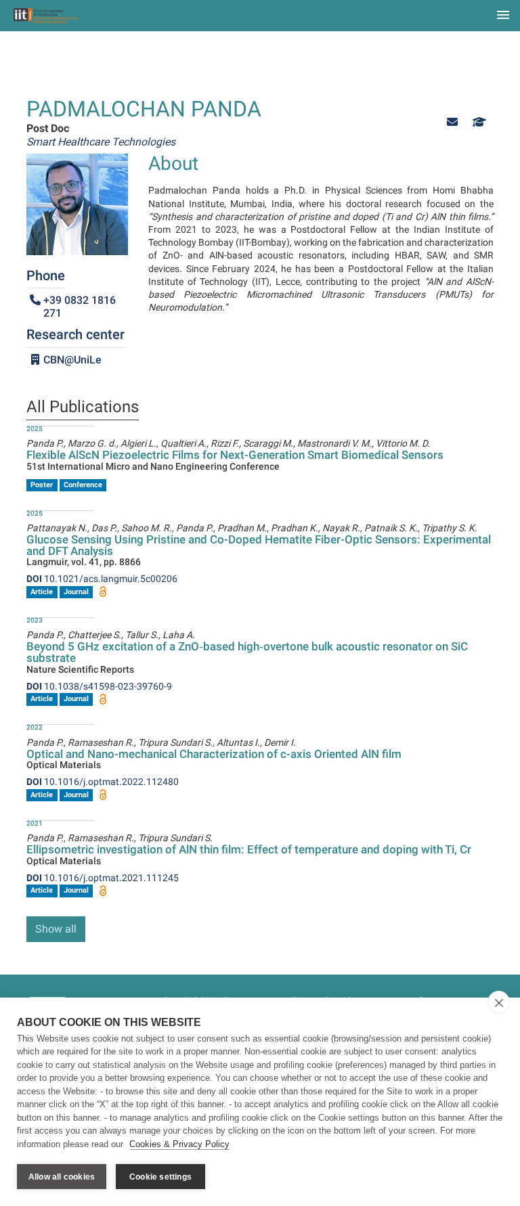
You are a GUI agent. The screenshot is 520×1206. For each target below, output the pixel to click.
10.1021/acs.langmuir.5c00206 (101, 578)
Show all (56, 928)
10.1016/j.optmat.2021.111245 (102, 877)
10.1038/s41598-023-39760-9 (99, 686)
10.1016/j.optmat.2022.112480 (102, 781)
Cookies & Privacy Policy (179, 1144)
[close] (499, 1002)
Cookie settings (160, 1177)
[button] (452, 122)
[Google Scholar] (478, 122)
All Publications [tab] (82, 407)
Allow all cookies (61, 1177)
